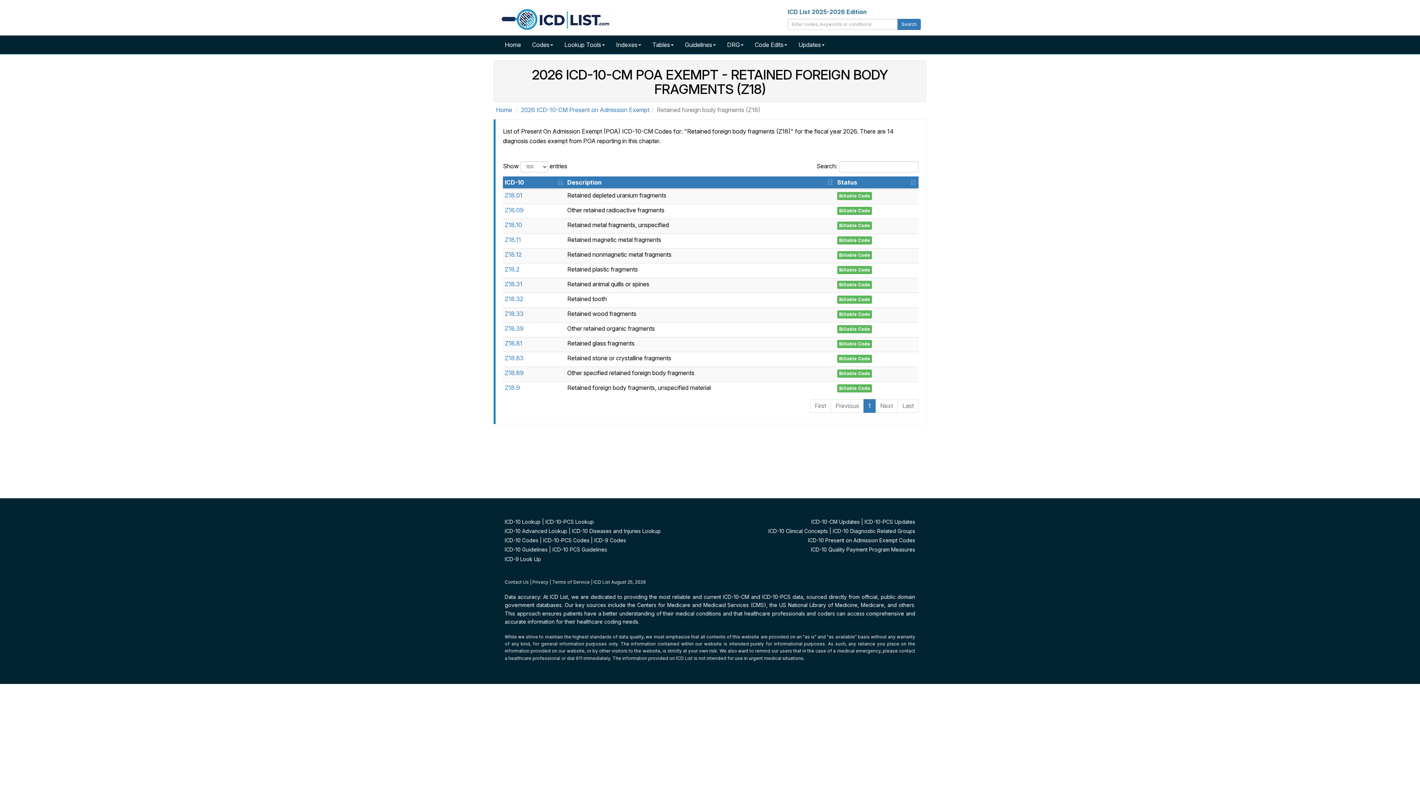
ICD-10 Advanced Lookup (536, 531)
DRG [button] (733, 44)
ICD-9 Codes (610, 540)
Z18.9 (512, 387)
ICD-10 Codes (521, 540)
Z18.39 (514, 328)
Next (886, 405)
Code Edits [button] (769, 44)
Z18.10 (513, 225)
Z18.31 (514, 284)
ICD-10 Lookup (523, 522)
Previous (847, 405)
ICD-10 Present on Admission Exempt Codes (861, 540)
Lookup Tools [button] (582, 44)
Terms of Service (571, 582)
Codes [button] (541, 44)
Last (908, 405)
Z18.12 (513, 254)
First (820, 405)
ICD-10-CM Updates (835, 522)
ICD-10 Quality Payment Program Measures (863, 549)
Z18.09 (514, 210)
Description (584, 182)
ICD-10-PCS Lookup (569, 522)
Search (909, 24)
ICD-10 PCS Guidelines (579, 549)
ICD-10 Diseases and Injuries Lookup (616, 531)
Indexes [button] (627, 44)
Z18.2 (512, 269)
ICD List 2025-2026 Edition (827, 12)
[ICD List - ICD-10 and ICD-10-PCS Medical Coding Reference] (554, 18)
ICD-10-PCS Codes (566, 540)
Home (513, 44)
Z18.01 (514, 195)
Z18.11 (513, 239)
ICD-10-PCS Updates (890, 522)
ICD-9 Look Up (523, 559)
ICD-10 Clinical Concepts (798, 531)
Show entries (535, 166)
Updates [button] (809, 44)
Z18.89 (514, 373)
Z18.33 (514, 313)
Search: (826, 166)
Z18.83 (514, 358)
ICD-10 (514, 182)
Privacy (540, 582)
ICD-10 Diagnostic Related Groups (874, 531)
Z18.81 (514, 343)
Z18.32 (514, 299)
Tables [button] (661, 44)
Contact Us (517, 582)
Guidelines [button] (698, 44)
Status (847, 182)
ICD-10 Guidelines (526, 549)
